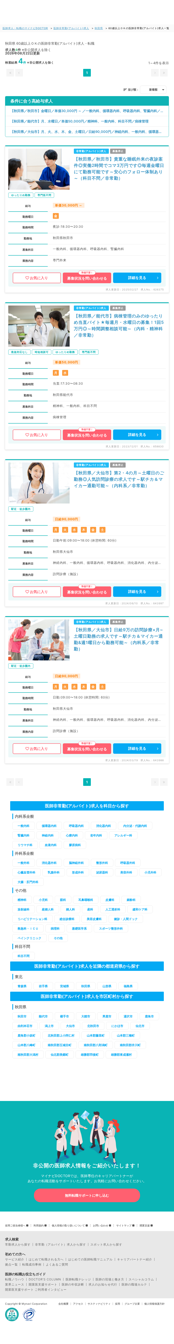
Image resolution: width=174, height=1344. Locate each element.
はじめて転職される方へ (46, 1259)
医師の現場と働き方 (109, 1279)
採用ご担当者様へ (15, 1225)
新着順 (153, 89)
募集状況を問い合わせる (87, 278)
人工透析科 (112, 909)
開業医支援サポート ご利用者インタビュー (36, 1289)
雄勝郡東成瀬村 (121, 1054)
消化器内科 (103, 826)
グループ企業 (132, 1304)
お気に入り (39, 278)
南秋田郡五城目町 (60, 1045)
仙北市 (140, 1026)
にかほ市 (117, 1026)
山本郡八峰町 (26, 1045)
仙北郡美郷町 (60, 1054)
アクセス (78, 1304)
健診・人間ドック (126, 919)
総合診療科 (67, 919)
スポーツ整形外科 (111, 928)
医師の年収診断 (73, 1284)
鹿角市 (149, 1016)
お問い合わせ (100, 1225)
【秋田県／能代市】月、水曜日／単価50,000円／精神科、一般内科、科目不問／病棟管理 (79, 121)
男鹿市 (106, 1016)
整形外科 (102, 863)
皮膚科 (109, 900)
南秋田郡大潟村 (28, 1054)
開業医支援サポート (43, 1284)
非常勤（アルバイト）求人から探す (60, 1244)
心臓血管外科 (26, 872)
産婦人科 (48, 909)
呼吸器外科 (127, 863)
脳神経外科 (76, 863)
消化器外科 (49, 863)
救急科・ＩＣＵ (28, 928)
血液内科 (51, 845)
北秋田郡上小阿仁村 (61, 1035)
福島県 (128, 986)
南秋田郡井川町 (130, 1045)
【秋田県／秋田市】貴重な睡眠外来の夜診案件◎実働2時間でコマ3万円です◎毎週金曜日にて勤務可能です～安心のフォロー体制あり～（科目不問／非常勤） (119, 168)
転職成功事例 (31, 1264)
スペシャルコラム (141, 1279)
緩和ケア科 (140, 909)
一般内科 (23, 826)
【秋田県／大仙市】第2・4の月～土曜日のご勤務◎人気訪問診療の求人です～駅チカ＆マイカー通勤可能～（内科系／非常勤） (119, 479)
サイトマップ (124, 1225)
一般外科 (23, 863)
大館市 (85, 1016)
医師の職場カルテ (134, 1284)
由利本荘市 (25, 1026)
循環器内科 (49, 826)
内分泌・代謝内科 (135, 826)
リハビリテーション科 (32, 919)
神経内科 (48, 835)
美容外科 (126, 872)
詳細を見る (137, 278)
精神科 (22, 900)
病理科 (55, 928)
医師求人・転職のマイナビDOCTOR (25, 28)
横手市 (64, 1016)
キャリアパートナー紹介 (134, 1259)
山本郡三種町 (126, 1035)
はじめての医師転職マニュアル (90, 1259)
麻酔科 (131, 900)
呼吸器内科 (76, 826)
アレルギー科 (123, 835)
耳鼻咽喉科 (85, 900)
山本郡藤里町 (96, 1035)
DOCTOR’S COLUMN (45, 1279)
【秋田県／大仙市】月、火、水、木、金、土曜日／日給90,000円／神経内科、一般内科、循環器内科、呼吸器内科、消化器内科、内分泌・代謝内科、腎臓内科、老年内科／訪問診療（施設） (89, 131)
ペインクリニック (29, 938)
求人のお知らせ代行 (102, 1284)
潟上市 (49, 1026)
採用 (117, 1304)
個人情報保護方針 (154, 1304)
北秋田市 (93, 1026)
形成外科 (78, 872)
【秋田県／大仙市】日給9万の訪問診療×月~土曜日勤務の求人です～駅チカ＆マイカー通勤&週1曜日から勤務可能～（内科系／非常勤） (118, 639)
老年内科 (96, 835)
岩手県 (43, 986)
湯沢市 (128, 1016)
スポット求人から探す (106, 1244)
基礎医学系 (79, 928)
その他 (58, 938)
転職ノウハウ (14, 1279)
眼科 (63, 900)
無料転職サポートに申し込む (87, 1195)
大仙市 (70, 1026)
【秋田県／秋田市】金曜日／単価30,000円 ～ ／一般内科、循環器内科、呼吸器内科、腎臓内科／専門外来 (89, 111)
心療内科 (72, 835)
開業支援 (145, 1225)
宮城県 (64, 986)
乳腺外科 (54, 872)
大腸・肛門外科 (28, 882)
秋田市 (22, 1016)
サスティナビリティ (99, 1304)
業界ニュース (14, 1284)
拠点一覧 (11, 1264)
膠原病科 (75, 845)
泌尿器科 (102, 872)
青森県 (22, 986)
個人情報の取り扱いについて (68, 1225)
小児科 (43, 900)
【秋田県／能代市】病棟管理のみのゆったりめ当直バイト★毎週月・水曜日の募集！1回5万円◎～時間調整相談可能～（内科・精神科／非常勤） (119, 325)
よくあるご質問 (57, 1264)
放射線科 (23, 909)
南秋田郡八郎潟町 (96, 1045)
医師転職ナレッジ (78, 1279)
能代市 (43, 1016)
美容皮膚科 (94, 919)
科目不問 (23, 956)
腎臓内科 (23, 835)
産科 (90, 909)
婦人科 (70, 909)
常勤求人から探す (18, 1244)
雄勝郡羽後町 (90, 1054)
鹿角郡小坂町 (26, 1035)
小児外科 (150, 872)
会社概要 (63, 1304)
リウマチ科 (25, 845)
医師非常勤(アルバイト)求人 (71, 28)
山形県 (106, 986)
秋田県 (99, 28)
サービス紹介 (14, 1259)
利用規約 (39, 1225)
